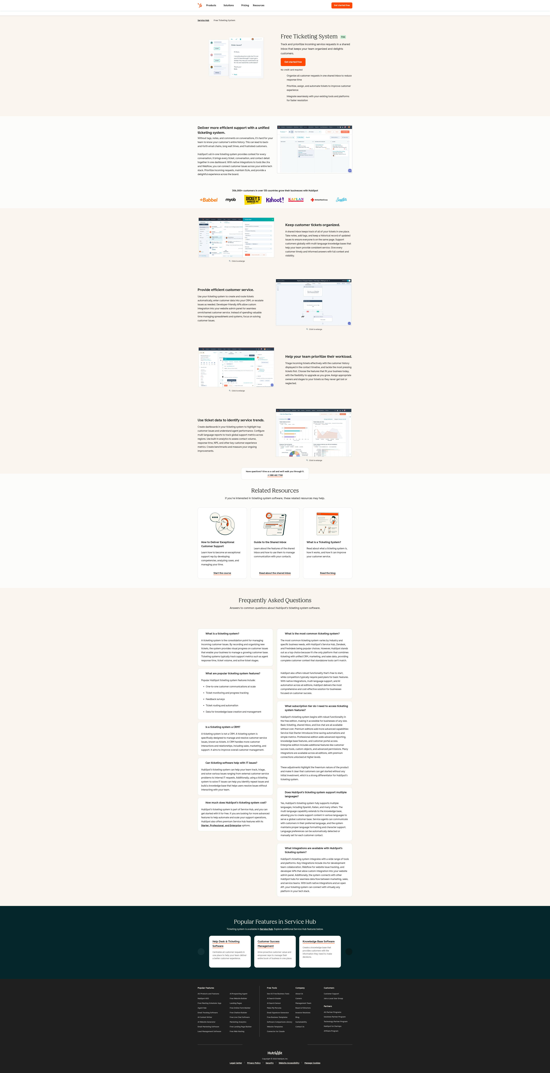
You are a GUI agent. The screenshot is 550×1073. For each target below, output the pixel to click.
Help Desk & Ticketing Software (226, 944)
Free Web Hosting (237, 1031)
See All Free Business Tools (278, 994)
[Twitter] (275, 1044)
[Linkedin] (283, 1044)
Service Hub (203, 20)
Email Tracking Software (208, 1013)
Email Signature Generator (278, 1013)
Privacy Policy (254, 1063)
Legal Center (236, 1063)
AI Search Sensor (274, 1003)
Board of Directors (303, 1008)
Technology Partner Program (335, 1022)
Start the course (222, 573)
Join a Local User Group (333, 999)
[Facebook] (250, 1044)
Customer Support (331, 994)
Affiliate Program (331, 1031)
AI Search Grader (274, 999)
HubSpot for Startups (332, 1026)
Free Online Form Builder (240, 1008)
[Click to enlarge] (314, 149)
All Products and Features (208, 994)
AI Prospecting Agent (238, 994)
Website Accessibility (289, 1063)
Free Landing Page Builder (241, 1027)
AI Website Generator (206, 1022)
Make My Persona (274, 1008)
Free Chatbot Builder (238, 1013)
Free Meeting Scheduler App (209, 1003)
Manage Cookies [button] (312, 1063)
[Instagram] (258, 1044)
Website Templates (275, 1027)
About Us (299, 994)
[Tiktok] (300, 1044)
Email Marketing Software (208, 1027)
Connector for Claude (276, 1031)
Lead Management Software (209, 1031)
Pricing (245, 5)
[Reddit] (291, 1044)
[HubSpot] (200, 5)
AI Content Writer (205, 1017)
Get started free (343, 5)
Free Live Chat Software (240, 1017)
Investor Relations (302, 1013)
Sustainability (301, 1022)
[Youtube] (267, 1044)
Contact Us (299, 1027)
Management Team (303, 1003)
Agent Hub (202, 1008)
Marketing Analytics (238, 1022)
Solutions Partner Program (335, 1017)
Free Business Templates (277, 1017)
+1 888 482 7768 (275, 475)
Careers (298, 999)
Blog (297, 1017)
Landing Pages (236, 1003)
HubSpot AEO (203, 999)
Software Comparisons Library (279, 1022)
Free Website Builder (238, 999)
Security (270, 1063)
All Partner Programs (332, 1012)
